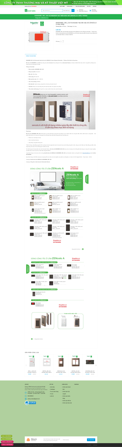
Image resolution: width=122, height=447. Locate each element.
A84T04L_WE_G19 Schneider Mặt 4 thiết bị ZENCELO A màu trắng (46, 372)
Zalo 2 (6, 438)
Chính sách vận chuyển (66, 392)
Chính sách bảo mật (67, 402)
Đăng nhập (81, 11)
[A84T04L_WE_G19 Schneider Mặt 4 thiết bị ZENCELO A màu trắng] (46, 361)
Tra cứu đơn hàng (80, 6)
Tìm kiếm (89, 445)
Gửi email (92, 439)
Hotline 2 (7, 444)
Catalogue (70, 6)
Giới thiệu (62, 6)
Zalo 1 (6, 436)
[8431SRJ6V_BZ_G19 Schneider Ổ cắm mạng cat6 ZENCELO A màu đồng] (90, 361)
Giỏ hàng (94, 9)
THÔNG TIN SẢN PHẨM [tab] (31, 55)
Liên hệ (94, 6)
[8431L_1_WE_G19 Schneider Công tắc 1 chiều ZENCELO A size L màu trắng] (32, 361)
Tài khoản (81, 9)
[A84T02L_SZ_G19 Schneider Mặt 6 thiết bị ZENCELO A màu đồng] (75, 361)
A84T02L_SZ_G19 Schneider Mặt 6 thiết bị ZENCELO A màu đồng (75, 372)
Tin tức (89, 6)
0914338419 (33, 6)
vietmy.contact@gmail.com (34, 398)
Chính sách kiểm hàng (66, 397)
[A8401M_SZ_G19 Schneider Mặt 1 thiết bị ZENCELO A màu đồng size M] (61, 361)
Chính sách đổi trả (67, 400)
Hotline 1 (7, 441)
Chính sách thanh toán (67, 388)
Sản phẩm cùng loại (32, 352)
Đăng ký (86, 11)
